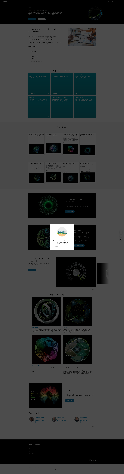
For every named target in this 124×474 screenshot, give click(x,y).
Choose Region (56, 246)
